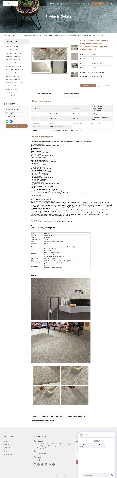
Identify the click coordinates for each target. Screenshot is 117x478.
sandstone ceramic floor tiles (51, 416)
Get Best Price (88, 85)
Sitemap (26, 476)
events (76, 3)
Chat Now (16, 126)
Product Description (71, 94)
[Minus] (112, 435)
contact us (85, 3)
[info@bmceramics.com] (53, 465)
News (6, 451)
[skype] (11, 121)
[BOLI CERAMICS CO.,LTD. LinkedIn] (46, 465)
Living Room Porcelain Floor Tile (28, 35)
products (67, 3)
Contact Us (8, 454)
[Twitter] (38, 465)
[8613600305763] (50, 465)
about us (59, 3)
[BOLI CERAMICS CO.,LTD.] (10, 3)
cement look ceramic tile (76, 416)
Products (14, 35)
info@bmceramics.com (15, 113)
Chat (99, 3)
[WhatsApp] (7, 121)
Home (52, 3)
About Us (7, 447)
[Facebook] (42, 465)
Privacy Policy (18, 476)
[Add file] (81, 475)
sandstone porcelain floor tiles (43, 420)
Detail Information (44, 94)
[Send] (112, 475)
